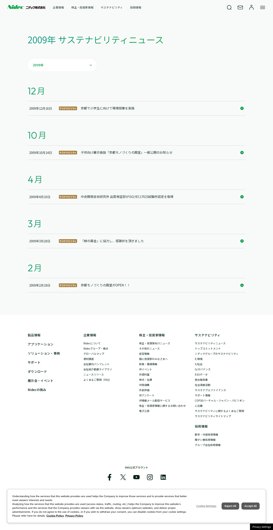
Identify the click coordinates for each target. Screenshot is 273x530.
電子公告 (144, 411)
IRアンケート (147, 395)
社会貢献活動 (202, 385)
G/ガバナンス (203, 369)
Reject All (230, 506)
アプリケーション (40, 344)
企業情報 (58, 7)
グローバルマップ (93, 354)
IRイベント (145, 369)
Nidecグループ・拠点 (95, 348)
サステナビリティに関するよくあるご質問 (219, 411)
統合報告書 (201, 380)
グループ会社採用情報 (208, 445)
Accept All (250, 506)
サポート (34, 362)
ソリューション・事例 (44, 353)
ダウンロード (37, 371)
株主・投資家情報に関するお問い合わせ (162, 406)
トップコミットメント (208, 348)
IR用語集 (144, 385)
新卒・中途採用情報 (206, 434)
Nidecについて (92, 343)
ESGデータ (201, 374)
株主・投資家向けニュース (154, 343)
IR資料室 (144, 374)
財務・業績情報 (148, 364)
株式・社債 (145, 380)
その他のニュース (149, 348)
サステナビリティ (112, 7)
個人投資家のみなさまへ (153, 359)
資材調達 (88, 359)
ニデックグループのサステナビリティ (216, 354)
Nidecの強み (37, 389)
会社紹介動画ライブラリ (97, 369)
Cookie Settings (206, 506)
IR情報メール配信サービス (154, 400)
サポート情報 (202, 395)
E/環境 (199, 359)
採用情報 (135, 7)
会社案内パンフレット (96, 364)
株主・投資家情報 (82, 7)
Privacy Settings (261, 527)
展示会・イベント (40, 380)
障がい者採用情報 (205, 440)
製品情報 (34, 335)
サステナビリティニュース (210, 343)
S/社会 (198, 364)
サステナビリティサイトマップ (213, 416)
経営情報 (144, 354)
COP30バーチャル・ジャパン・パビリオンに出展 (220, 403)
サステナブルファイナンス (210, 390)
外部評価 (144, 390)
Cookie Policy (55, 515)
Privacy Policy (74, 515)
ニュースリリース (93, 374)
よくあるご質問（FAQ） (97, 380)
